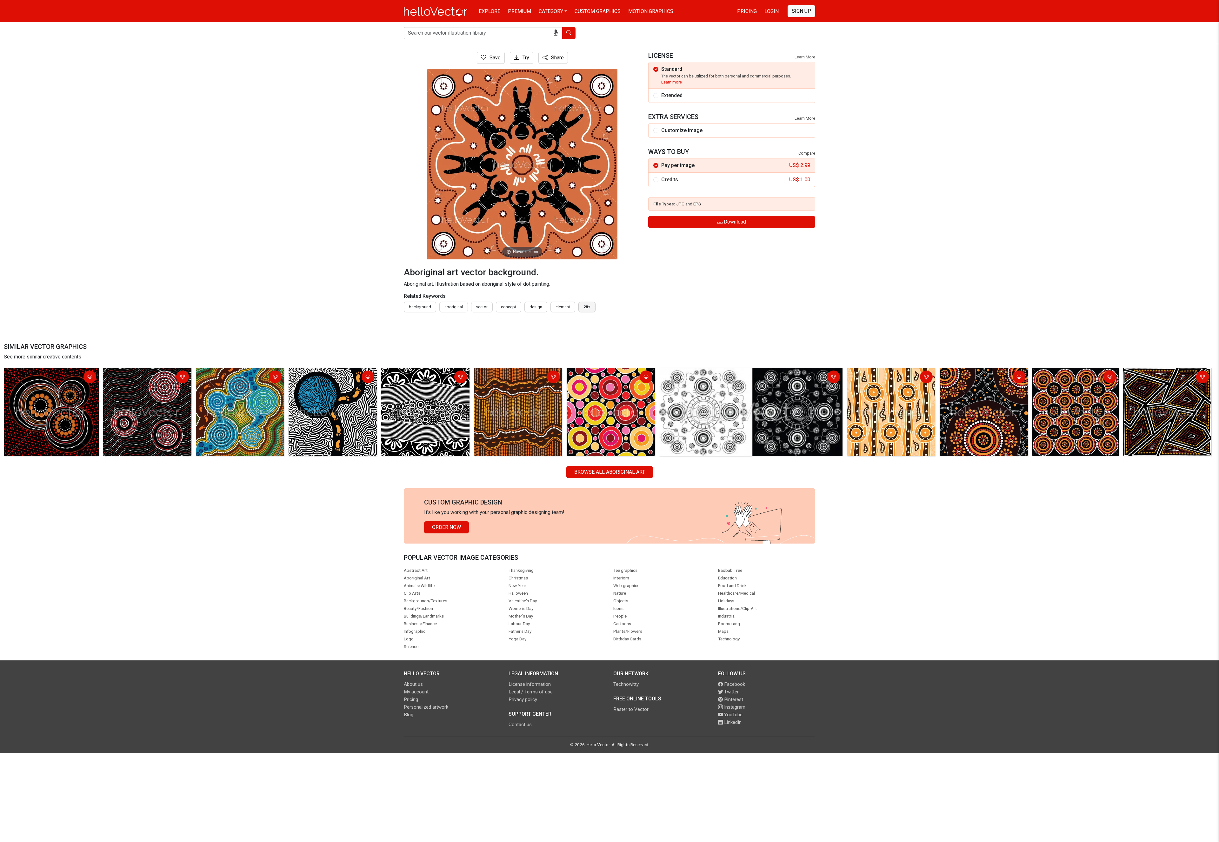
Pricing (747, 11)
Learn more (671, 82)
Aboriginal (453, 306)
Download (734, 222)
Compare (806, 153)
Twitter (731, 692)
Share (557, 58)
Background (420, 306)
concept (508, 306)
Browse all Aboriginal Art (609, 472)
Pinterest (733, 699)
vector (482, 306)
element (563, 306)
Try (525, 58)
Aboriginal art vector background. (141, 374)
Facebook (734, 684)
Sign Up (801, 11)
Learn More (805, 57)
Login (771, 11)
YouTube (733, 715)
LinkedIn (732, 722)
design (536, 306)
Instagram (734, 707)
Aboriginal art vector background (41, 374)
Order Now (446, 527)
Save (494, 58)
